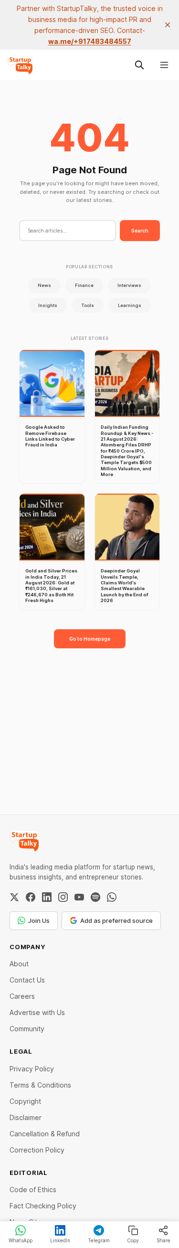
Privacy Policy (32, 1069)
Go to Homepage (89, 639)
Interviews (129, 285)
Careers (22, 996)
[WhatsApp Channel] (111, 897)
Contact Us (27, 980)
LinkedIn (60, 1240)
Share (163, 1240)
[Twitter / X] (14, 897)
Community (27, 1029)
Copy (133, 1240)
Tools (87, 305)
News (44, 285)
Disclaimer (26, 1117)
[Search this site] (139, 64)
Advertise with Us (37, 1012)
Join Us (39, 920)
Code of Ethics (33, 1189)
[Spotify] (95, 897)
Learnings (129, 305)
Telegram (99, 1240)
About (19, 964)
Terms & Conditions (40, 1085)
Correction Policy (37, 1150)
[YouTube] (79, 897)
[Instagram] (63, 897)
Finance (84, 285)
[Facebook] (30, 897)
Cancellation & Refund (45, 1134)
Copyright (25, 1101)
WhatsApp (20, 1240)
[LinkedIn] (47, 897)
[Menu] (164, 64)
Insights (47, 305)
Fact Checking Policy (43, 1206)
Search (139, 230)
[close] (167, 24)
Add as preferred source (116, 920)
